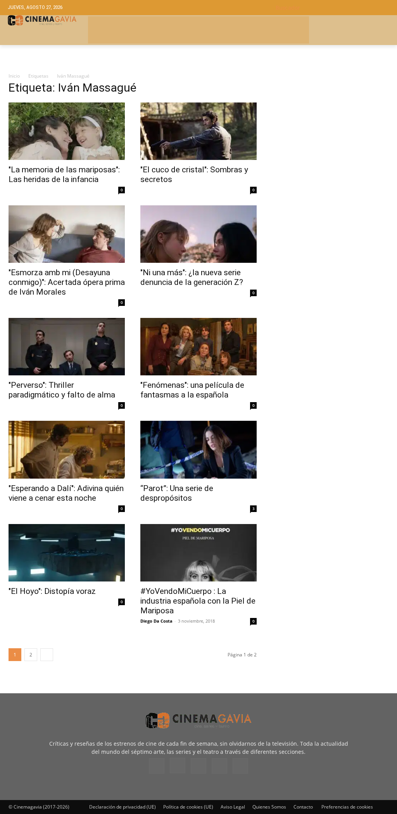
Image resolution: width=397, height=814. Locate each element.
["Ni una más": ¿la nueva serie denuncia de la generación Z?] (198, 234)
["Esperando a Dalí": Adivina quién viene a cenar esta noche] (67, 449)
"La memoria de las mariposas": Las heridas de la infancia (64, 174)
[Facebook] (156, 766)
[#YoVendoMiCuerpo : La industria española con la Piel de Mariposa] (198, 552)
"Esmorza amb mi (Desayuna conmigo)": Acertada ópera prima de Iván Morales (67, 282)
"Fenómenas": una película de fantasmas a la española (192, 389)
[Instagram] (177, 765)
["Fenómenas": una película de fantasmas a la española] (198, 346)
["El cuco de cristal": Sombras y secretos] (198, 131)
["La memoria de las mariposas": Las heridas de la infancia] (67, 131)
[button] (332, 8)
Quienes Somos (269, 807)
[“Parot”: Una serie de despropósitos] (198, 449)
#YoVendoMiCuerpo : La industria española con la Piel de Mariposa (197, 601)
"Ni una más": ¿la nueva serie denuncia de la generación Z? (191, 277)
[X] (219, 766)
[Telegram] (198, 766)
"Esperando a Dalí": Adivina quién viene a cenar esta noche (66, 493)
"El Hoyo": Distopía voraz (52, 591)
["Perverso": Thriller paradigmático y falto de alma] (67, 346)
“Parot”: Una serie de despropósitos (176, 493)
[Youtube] (240, 766)
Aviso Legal (233, 807)
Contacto (303, 807)
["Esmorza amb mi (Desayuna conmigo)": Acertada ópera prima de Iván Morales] (67, 234)
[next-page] (46, 654)
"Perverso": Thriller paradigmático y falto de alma (62, 389)
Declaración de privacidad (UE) (122, 807)
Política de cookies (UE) (188, 807)
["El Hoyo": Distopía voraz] (67, 552)
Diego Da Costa (156, 621)
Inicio (14, 76)
